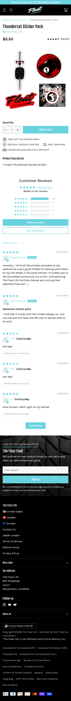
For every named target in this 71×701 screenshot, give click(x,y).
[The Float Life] (35, 10)
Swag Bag (8, 678)
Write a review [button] (35, 222)
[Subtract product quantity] (6, 129)
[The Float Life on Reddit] (15, 605)
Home (6, 19)
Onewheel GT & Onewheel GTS (19, 648)
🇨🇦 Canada (9, 517)
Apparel (38, 672)
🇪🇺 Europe (9, 523)
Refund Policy (11, 547)
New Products (10, 685)
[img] (10, 252)
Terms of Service (12, 541)
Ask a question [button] (35, 230)
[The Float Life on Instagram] (4, 605)
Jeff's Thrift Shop (25, 678)
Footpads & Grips (34, 666)
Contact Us (9, 529)
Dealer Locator (11, 535)
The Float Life (14, 31)
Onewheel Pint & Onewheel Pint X (38, 654)
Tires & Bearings (12, 660)
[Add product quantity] (18, 129)
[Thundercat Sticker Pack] (35, 80)
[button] (21, 199)
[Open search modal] (11, 10)
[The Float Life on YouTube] (10, 605)
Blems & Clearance (47, 678)
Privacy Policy (11, 553)
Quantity (8, 122)
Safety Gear (52, 672)
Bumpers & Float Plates (36, 660)
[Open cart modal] (65, 10)
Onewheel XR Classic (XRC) (52, 648)
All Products (19, 19)
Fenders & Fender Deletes (17, 672)
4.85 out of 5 (44, 187)
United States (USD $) (20, 625)
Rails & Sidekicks (12, 666)
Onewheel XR (10, 654)
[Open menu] (4, 10)
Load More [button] (35, 425)
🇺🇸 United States (13, 511)
